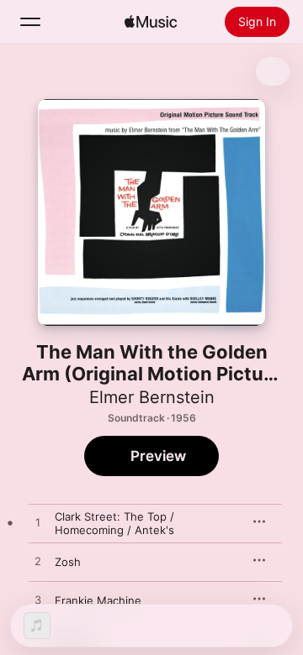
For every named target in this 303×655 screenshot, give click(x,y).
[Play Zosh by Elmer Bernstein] (38, 561)
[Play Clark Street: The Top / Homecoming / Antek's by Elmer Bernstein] (38, 523)
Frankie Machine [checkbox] (98, 600)
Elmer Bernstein (152, 397)
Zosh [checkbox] (68, 562)
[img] (151, 21)
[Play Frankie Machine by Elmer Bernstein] (38, 600)
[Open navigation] (30, 21)
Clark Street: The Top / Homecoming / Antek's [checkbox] (114, 523)
